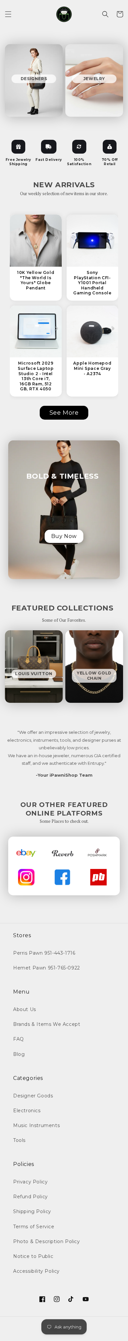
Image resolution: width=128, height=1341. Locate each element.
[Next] (56, 238)
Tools (19, 1140)
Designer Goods (33, 1096)
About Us (24, 1009)
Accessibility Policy (36, 1271)
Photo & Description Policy (46, 1241)
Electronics (27, 1111)
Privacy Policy (30, 1182)
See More (64, 412)
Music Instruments (36, 1125)
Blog (19, 1054)
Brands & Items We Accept (46, 1024)
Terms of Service (33, 1227)
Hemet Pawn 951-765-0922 (46, 968)
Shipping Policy (32, 1211)
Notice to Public (33, 1256)
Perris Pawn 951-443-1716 (44, 953)
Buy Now (64, 536)
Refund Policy (30, 1197)
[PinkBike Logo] (98, 877)
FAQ (18, 1039)
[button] (8, 14)
